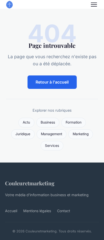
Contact (63, 211)
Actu (26, 122)
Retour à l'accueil (52, 82)
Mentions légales (37, 211)
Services (52, 146)
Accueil (11, 211)
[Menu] (94, 5)
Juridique (22, 134)
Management (51, 134)
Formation (74, 122)
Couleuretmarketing (30, 183)
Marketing (81, 134)
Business (48, 122)
